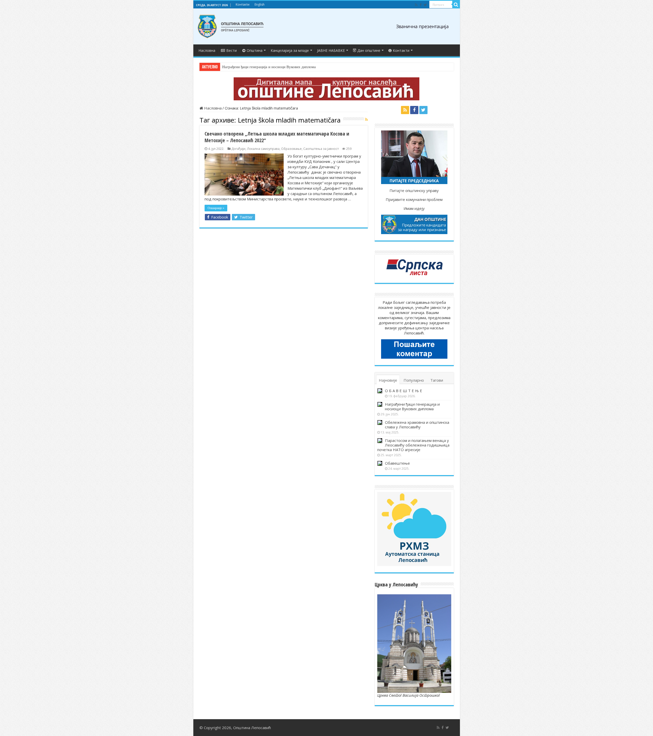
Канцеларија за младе (290, 50)
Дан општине (368, 50)
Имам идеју (414, 208)
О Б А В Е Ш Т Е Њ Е (403, 390)
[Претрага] (456, 4)
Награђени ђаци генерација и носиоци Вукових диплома (269, 67)
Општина (254, 50)
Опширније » (216, 208)
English (260, 4)
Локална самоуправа (263, 148)
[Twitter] (425, 5)
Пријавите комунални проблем (414, 199)
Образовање (291, 148)
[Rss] (416, 5)
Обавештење (397, 463)
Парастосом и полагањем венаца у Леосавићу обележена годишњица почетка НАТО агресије (413, 445)
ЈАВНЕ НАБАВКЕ (331, 50)
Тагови (436, 380)
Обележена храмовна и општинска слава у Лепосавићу (417, 424)
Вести (231, 50)
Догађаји (238, 148)
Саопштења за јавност (321, 148)
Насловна (206, 50)
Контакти (242, 4)
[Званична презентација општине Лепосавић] (231, 25)
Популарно (414, 380)
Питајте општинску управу (414, 190)
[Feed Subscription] (366, 119)
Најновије (388, 380)
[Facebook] (420, 5)
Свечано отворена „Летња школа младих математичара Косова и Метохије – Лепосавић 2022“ (277, 137)
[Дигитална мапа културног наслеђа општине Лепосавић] (326, 88)
